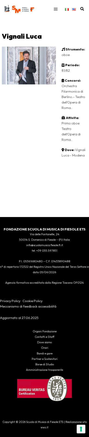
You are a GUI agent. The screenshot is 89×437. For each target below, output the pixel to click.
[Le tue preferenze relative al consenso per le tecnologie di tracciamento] (81, 429)
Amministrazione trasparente (44, 369)
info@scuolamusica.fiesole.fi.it (44, 245)
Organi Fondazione (45, 331)
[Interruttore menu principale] (55, 9)
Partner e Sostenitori (45, 359)
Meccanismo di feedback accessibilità (28, 306)
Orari (44, 347)
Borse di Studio (44, 364)
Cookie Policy (32, 301)
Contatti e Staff (44, 336)
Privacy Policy (10, 301)
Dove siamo (44, 342)
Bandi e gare (44, 353)
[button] (82, 9)
